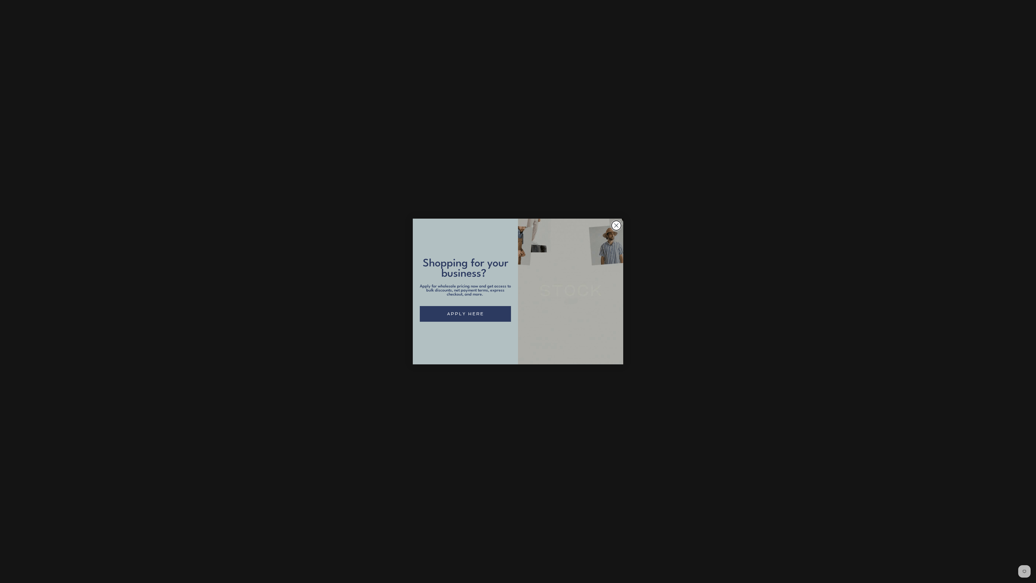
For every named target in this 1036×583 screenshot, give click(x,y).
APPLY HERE (465, 313)
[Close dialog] (616, 225)
